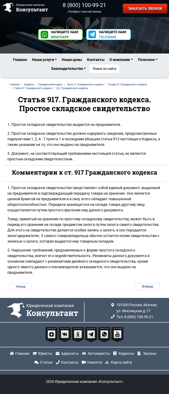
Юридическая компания (52, 310)
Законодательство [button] (67, 68)
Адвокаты (70, 353)
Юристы (45, 353)
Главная (20, 59)
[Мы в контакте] (65, 334)
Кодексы (126, 353)
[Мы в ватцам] (104, 334)
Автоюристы (99, 353)
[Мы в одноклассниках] (78, 334)
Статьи (46, 362)
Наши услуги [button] (43, 59)
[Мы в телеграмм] (91, 334)
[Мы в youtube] (117, 334)
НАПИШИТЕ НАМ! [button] (64, 34)
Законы (149, 353)
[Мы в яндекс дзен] (52, 334)
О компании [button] (119, 59)
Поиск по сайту (104, 69)
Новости (94, 362)
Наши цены (72, 59)
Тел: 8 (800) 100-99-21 (134, 317)
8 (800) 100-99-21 (84, 5)
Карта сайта (121, 362)
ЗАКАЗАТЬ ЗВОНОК (145, 8)
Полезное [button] (146, 59)
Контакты (95, 59)
